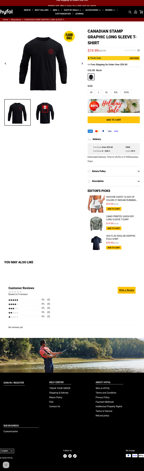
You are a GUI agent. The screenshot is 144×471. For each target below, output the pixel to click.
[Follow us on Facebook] (65, 456)
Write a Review (126, 290)
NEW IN (27, 10)
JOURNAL (79, 14)
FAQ (51, 402)
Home (5, 19)
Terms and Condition (106, 392)
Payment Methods (105, 402)
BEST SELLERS (42, 10)
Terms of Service (104, 411)
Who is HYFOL (103, 388)
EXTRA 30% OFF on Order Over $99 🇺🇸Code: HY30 (72, 3)
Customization (11, 431)
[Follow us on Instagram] (70, 456)
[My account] (135, 11)
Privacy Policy (103, 397)
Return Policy (55, 397)
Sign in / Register (14, 382)
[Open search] (130, 12)
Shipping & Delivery (58, 392)
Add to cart (113, 119)
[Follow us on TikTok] (75, 456)
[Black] (91, 77)
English (5, 451)
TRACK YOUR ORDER (59, 388)
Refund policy (102, 415)
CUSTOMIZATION (63, 14)
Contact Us (54, 406)
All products (16, 19)
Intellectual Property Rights (109, 406)
